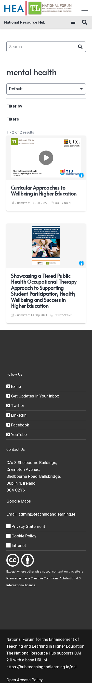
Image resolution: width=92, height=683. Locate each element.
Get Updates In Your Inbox (34, 396)
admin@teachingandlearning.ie (46, 514)
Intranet (18, 545)
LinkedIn (18, 415)
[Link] (12, 560)
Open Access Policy (24, 679)
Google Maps (18, 501)
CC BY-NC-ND (64, 203)
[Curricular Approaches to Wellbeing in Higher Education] (46, 158)
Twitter (17, 405)
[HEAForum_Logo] (38, 8)
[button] (84, 8)
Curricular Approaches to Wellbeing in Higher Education (43, 190)
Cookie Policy (23, 535)
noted (46, 571)
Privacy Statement (28, 526)
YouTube (18, 434)
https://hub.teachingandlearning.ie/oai (41, 666)
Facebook (19, 425)
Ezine (15, 386)
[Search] (80, 46)
